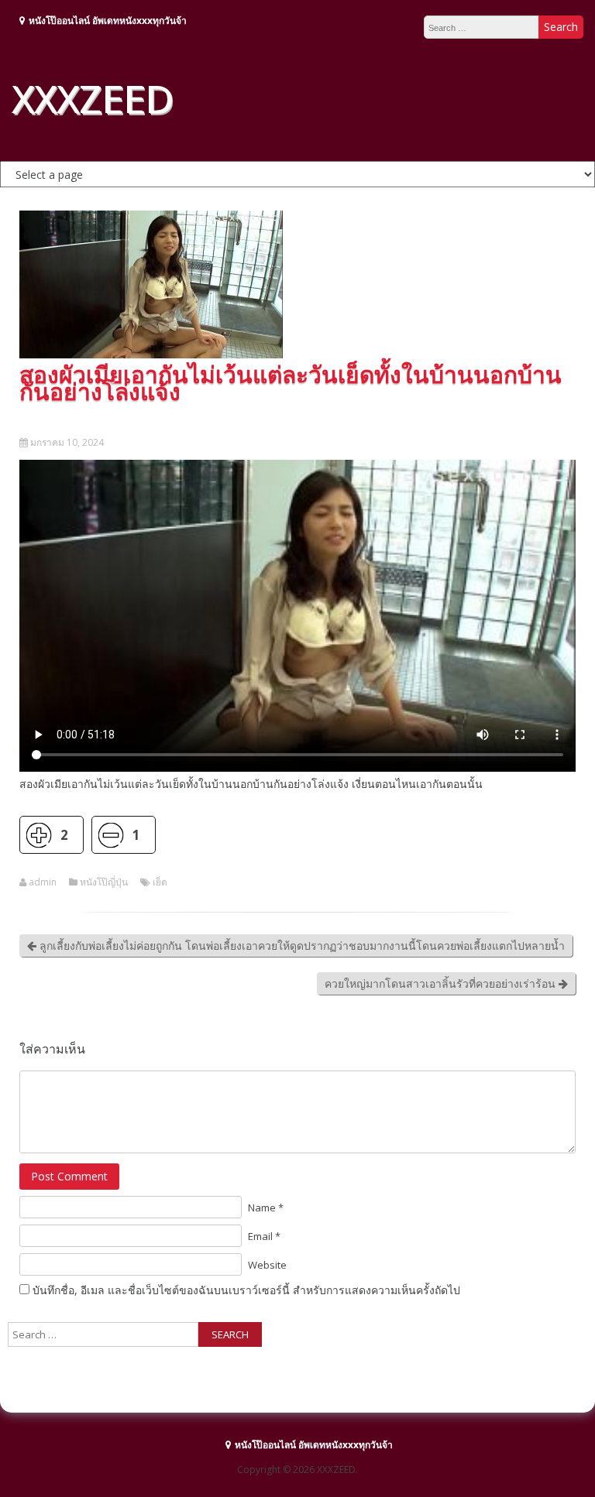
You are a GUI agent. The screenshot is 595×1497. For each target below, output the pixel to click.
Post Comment (69, 1176)
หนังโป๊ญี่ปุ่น (104, 882)
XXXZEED (92, 98)
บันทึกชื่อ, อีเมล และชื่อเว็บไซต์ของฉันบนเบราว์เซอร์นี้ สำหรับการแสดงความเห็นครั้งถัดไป (246, 1290)
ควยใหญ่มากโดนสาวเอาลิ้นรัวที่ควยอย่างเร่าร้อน (442, 983)
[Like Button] (38, 835)
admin (43, 882)
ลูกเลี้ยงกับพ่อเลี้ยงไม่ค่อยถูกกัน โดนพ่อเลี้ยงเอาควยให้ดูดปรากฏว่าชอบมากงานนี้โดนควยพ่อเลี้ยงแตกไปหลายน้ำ (300, 945)
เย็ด (160, 882)
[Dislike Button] (110, 835)
